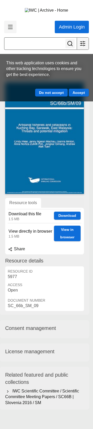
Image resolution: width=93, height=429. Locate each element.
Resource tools (23, 202)
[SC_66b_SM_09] (44, 138)
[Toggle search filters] (83, 44)
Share (19, 249)
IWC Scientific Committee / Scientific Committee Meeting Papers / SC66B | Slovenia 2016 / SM (42, 397)
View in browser (67, 233)
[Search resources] (70, 43)
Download (67, 215)
